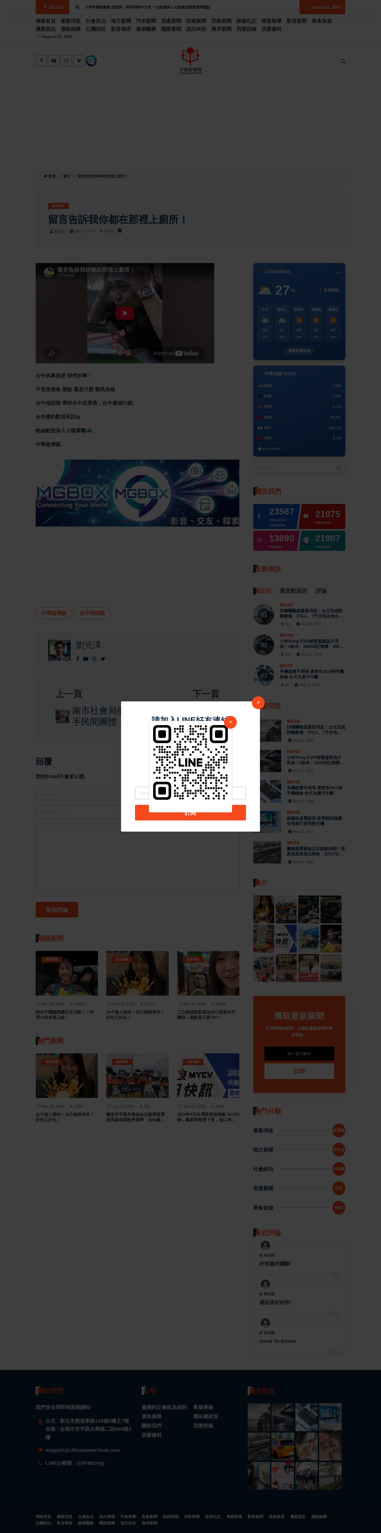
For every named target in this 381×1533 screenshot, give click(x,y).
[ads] (190, 762)
